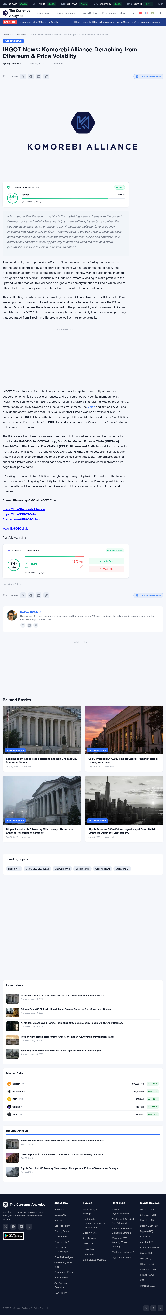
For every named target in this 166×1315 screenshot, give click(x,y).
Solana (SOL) (147, 1274)
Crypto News (42, 13)
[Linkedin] (39, 76)
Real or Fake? (61, 1242)
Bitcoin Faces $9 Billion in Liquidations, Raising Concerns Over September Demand (111, 22)
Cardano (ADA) (147, 1285)
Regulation (88, 1254)
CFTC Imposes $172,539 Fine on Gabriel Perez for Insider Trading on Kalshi (62, 1154)
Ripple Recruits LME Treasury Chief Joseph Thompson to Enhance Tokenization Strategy (69, 1168)
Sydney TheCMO (30, 611)
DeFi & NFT (14, 868)
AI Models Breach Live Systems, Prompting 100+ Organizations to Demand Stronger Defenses (72, 1022)
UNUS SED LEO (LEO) (37, 868)
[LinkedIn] (29, 625)
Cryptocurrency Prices (113, 13)
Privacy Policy (61, 1231)
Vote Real (108, 561)
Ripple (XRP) (146, 1231)
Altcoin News (89, 1238)
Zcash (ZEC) (146, 1242)
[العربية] (152, 13)
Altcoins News (19, 34)
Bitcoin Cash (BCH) (150, 1225)
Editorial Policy (62, 1225)
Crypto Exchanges (65, 13)
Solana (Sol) (146, 1253)
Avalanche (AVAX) (149, 1247)
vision (91, 406)
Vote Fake (108, 569)
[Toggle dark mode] (160, 13)
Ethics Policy (61, 1277)
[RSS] (29, 1227)
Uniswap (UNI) (62, 868)
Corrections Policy (63, 1272)
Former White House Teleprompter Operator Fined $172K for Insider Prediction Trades (68, 1036)
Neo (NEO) (145, 1258)
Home (6, 34)
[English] (140, 13)
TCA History (60, 1292)
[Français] (146, 13)
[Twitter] (23, 76)
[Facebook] (31, 76)
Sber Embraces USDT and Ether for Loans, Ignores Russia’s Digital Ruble (61, 1050)
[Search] (133, 13)
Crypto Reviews (90, 13)
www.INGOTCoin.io (15, 528)
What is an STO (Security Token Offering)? (120, 1242)
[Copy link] (46, 76)
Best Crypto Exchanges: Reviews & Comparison (94, 1223)
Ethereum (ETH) (148, 1215)
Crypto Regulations (121, 1257)
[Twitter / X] (22, 625)
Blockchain (89, 1249)
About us (59, 1209)
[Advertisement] (66, 357)
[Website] (35, 625)
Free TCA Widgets (63, 1257)
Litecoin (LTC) (147, 1220)
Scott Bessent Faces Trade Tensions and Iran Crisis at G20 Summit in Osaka (62, 995)
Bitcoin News (82, 868)
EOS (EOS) (145, 1236)
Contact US (60, 1215)
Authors (58, 1220)
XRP (142, 1280)
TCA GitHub (60, 1236)
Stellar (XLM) (122, 868)
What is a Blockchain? (123, 1252)
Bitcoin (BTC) (147, 1209)
